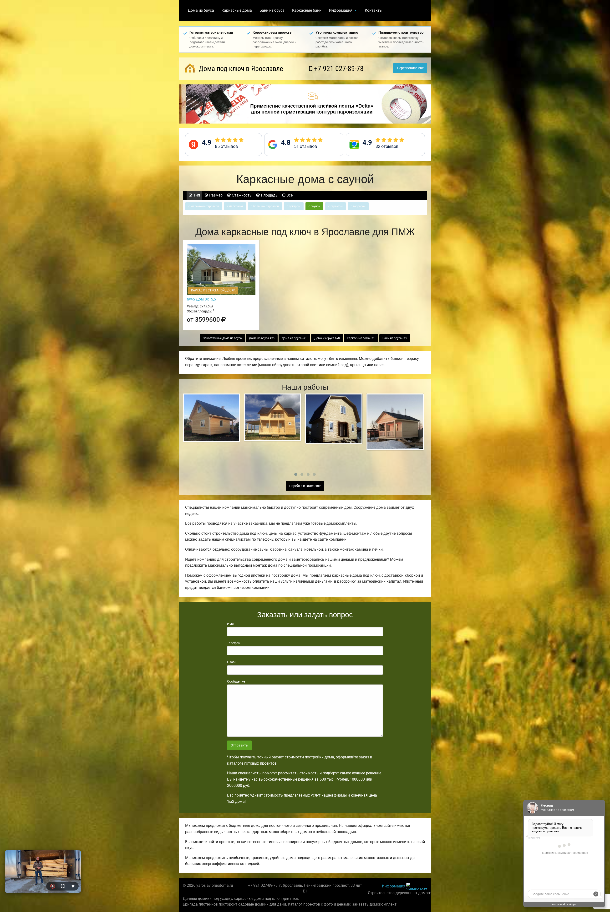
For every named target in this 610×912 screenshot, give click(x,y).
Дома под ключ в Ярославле (240, 68)
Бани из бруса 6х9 (394, 338)
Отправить (239, 745)
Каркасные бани (306, 10)
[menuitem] (201, 10)
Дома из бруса (201, 10)
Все (289, 195)
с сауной (314, 206)
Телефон (233, 643)
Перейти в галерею (304, 486)
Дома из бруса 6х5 (294, 338)
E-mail (231, 662)
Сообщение (236, 681)
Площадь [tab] (269, 195)
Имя (230, 624)
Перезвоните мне (410, 68)
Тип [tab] (196, 195)
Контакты (373, 10)
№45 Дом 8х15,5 (201, 299)
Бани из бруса (272, 10)
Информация (340, 10)
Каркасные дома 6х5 (361, 338)
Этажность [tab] (241, 195)
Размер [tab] (215, 195)
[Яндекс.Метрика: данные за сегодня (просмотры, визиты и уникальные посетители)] (416, 886)
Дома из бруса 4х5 (261, 338)
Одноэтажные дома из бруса (222, 338)
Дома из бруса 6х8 (327, 338)
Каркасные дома (237, 10)
